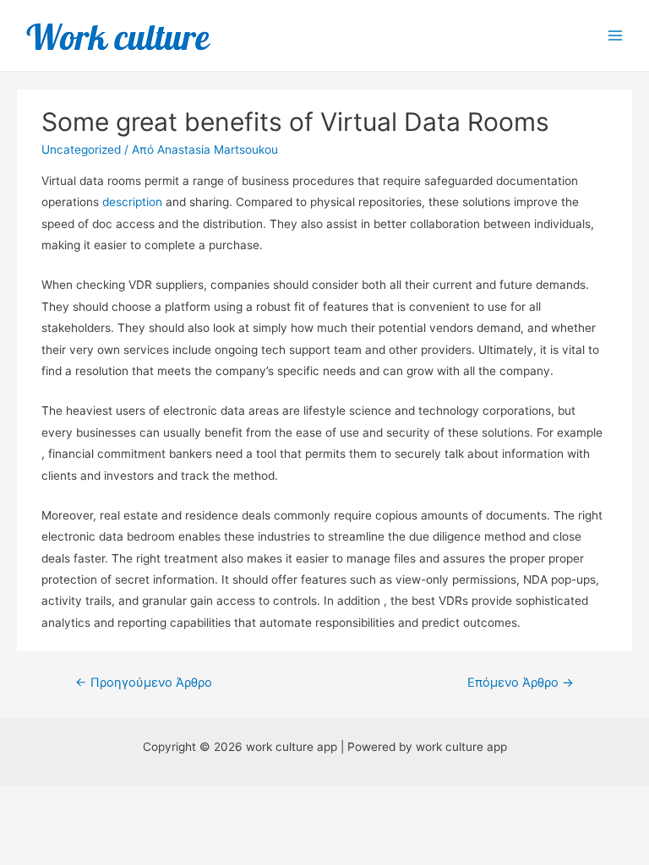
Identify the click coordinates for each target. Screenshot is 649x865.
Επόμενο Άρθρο (520, 682)
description (132, 202)
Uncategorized (81, 149)
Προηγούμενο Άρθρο (143, 682)
